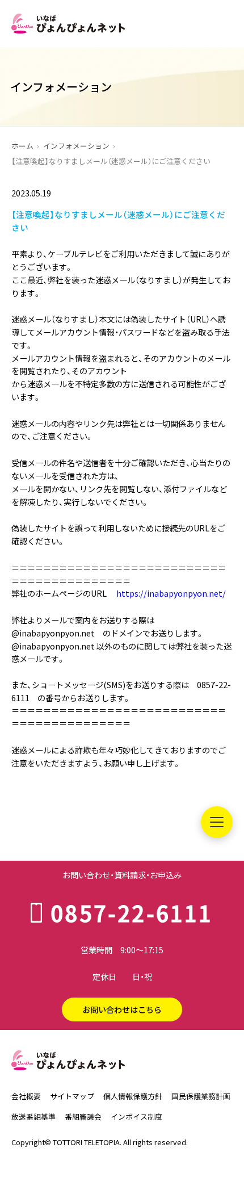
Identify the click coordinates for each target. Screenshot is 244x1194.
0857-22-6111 (132, 912)
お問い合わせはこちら (122, 1009)
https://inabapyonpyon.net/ (171, 593)
